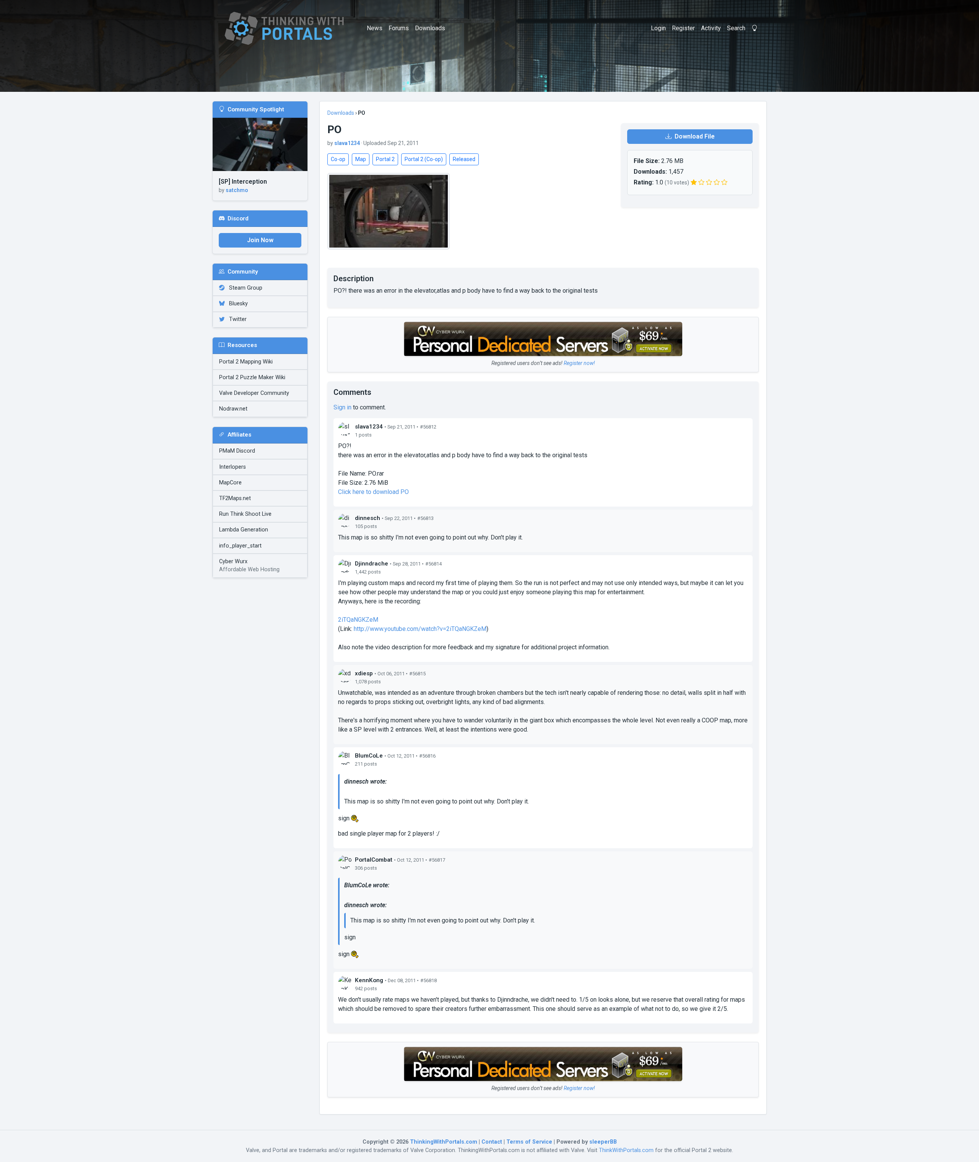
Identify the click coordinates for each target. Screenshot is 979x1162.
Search (736, 28)
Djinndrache (371, 563)
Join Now (260, 240)
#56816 (427, 756)
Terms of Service (529, 1142)
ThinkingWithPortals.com (443, 1142)
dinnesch (367, 518)
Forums (399, 28)
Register (683, 28)
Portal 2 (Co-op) (424, 159)
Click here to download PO (373, 491)
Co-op (338, 159)
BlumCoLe (369, 755)
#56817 (437, 860)
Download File (694, 136)
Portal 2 (385, 159)
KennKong (369, 980)
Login (658, 28)
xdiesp (364, 673)
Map (360, 159)
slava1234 (347, 143)
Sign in (342, 407)
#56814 (433, 564)
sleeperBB (603, 1142)
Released (464, 159)
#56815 (417, 673)
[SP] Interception (243, 181)
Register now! (579, 363)
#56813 (425, 518)
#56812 (428, 427)
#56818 (428, 980)
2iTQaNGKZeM (358, 619)
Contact (491, 1142)
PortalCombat (373, 859)
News (374, 28)
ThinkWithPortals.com (626, 1150)
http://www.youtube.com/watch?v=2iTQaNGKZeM (420, 628)
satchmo (237, 190)
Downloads (430, 28)
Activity (711, 28)
